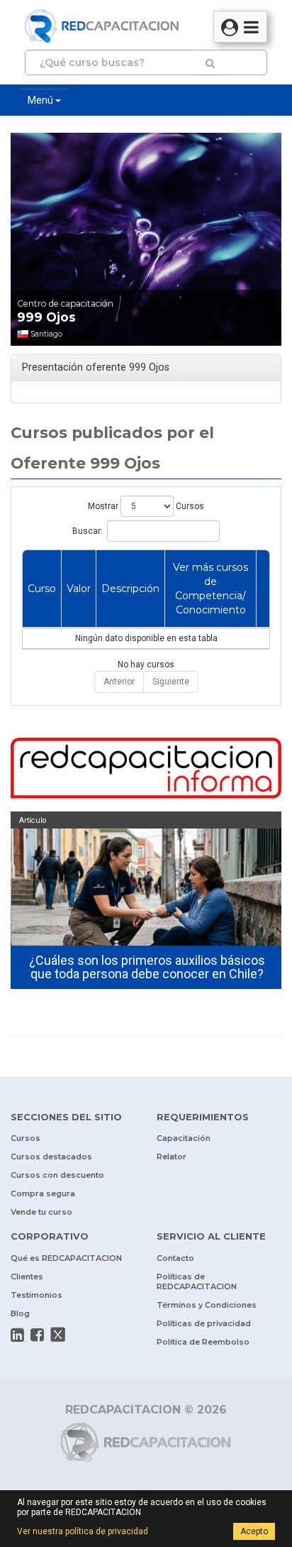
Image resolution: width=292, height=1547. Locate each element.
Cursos (25, 1138)
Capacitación (183, 1138)
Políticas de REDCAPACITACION (197, 1281)
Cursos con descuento (57, 1175)
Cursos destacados (51, 1156)
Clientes (27, 1276)
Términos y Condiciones (207, 1305)
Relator (171, 1156)
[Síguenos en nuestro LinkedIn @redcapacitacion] (17, 1335)
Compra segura (43, 1193)
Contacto (175, 1258)
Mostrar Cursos (146, 506)
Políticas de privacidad (204, 1323)
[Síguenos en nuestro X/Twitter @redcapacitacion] (58, 1335)
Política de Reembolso (203, 1342)
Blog (20, 1313)
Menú (41, 100)
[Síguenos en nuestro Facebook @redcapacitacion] (37, 1335)
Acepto (254, 1531)
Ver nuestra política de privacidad (82, 1531)
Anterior (119, 682)
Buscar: (87, 531)
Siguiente (170, 682)
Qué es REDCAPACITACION (66, 1258)
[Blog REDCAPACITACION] (146, 770)
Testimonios (36, 1295)
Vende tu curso (41, 1212)
